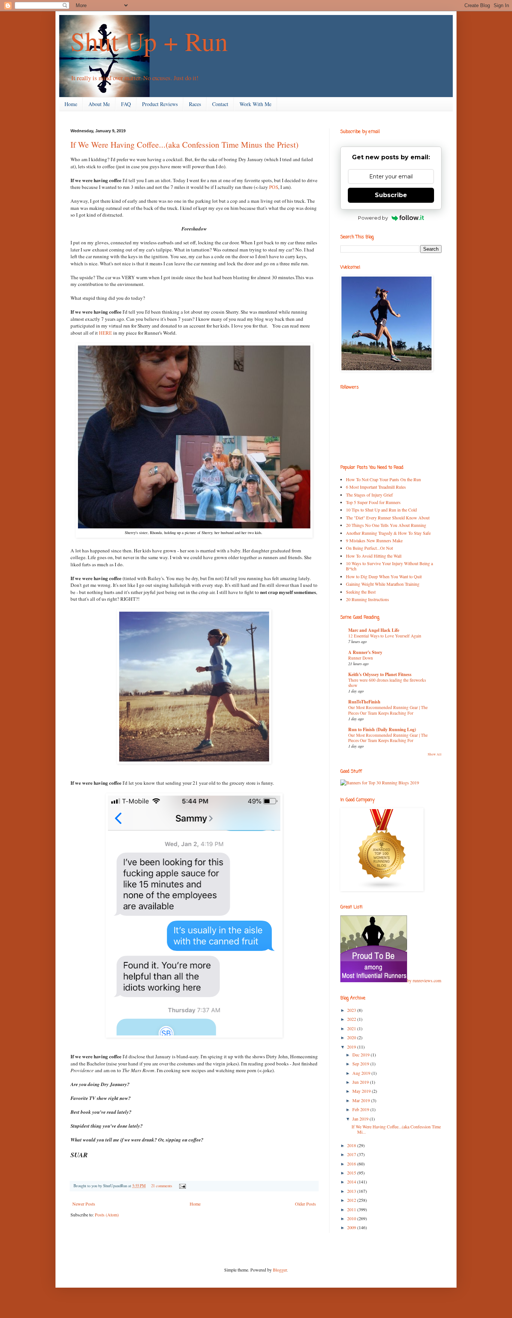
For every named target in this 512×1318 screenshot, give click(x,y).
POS (273, 187)
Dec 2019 (361, 1055)
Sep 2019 (361, 1064)
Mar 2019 (361, 1100)
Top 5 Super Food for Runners (373, 502)
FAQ (126, 104)
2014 (352, 1182)
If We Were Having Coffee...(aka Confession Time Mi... (396, 1129)
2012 (352, 1200)
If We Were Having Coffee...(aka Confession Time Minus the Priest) (184, 144)
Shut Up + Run (149, 40)
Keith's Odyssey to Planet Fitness (380, 674)
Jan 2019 (361, 1119)
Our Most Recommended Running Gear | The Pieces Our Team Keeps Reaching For (388, 710)
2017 (352, 1154)
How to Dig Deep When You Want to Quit (384, 576)
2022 (352, 1019)
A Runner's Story (365, 652)
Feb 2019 (361, 1109)
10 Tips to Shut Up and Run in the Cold (381, 510)
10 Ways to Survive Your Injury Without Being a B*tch (389, 565)
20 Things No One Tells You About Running (386, 525)
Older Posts (305, 1204)
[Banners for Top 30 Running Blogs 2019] (379, 782)
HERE (105, 332)
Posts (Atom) (107, 1215)
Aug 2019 (361, 1073)
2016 (352, 1164)
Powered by (373, 218)
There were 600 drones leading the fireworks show (387, 682)
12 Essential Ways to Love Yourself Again (384, 636)
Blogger (280, 1270)
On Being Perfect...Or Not (369, 548)
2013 (352, 1191)
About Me (99, 104)
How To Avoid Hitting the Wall (373, 556)
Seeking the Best (361, 592)
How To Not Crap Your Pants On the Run (383, 479)
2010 (352, 1218)
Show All (435, 754)
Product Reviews (160, 104)
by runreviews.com (424, 980)
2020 (352, 1037)
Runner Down (360, 658)
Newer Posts (83, 1204)
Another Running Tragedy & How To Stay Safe (388, 533)
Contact (220, 104)
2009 (352, 1227)
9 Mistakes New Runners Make (374, 540)
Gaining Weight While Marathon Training (382, 584)
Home (70, 104)
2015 (352, 1173)
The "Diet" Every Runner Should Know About (388, 518)
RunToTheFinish (364, 702)
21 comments (161, 1185)
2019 (352, 1047)
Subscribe (391, 195)
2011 (352, 1209)
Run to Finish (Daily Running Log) (382, 729)
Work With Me (255, 104)
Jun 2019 (361, 1082)
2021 (352, 1028)
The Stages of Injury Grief (369, 495)
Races (195, 104)
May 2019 (362, 1091)
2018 (352, 1145)
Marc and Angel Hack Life (373, 630)
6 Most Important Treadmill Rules (376, 487)
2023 (352, 1010)
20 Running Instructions (367, 599)
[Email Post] (181, 1185)
